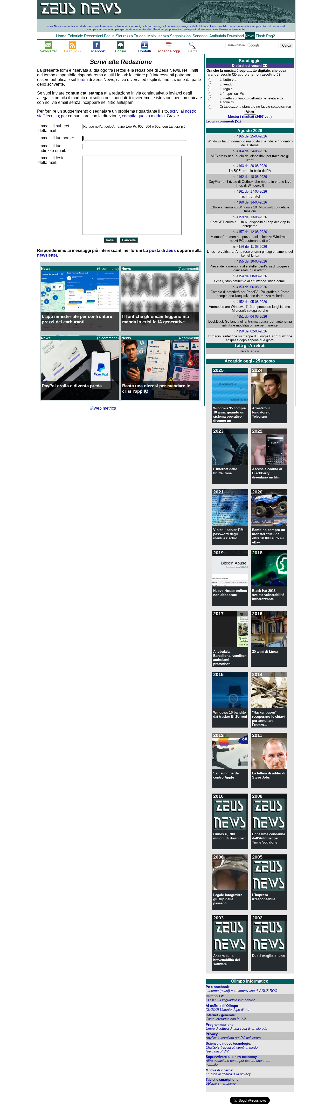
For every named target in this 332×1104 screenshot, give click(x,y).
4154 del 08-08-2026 (252, 276)
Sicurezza (124, 36)
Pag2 (270, 36)
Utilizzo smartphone (221, 1083)
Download (235, 36)
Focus (109, 36)
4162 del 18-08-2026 (252, 177)
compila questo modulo (143, 116)
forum (82, 79)
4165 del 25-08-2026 (252, 136)
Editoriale (75, 36)
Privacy (212, 1034)
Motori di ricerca (219, 1070)
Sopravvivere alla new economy (231, 1057)
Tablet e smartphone (222, 1079)
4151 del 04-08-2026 (252, 316)
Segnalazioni (180, 36)
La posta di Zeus (159, 250)
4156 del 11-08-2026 (252, 247)
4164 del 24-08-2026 (252, 151)
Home (61, 36)
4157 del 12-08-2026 (252, 232)
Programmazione (219, 1025)
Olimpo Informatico (249, 981)
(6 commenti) (108, 268)
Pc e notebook (217, 987)
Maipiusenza (158, 36)
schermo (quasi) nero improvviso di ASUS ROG (241, 991)
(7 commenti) (188, 268)
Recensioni (93, 36)
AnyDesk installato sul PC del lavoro (233, 1038)
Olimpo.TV (214, 996)
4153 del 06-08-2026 (252, 287)
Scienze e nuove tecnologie (228, 1043)
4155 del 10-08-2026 (252, 261)
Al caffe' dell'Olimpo (222, 1006)
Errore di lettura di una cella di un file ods (236, 1028)
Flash (260, 36)
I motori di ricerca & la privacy (228, 1074)
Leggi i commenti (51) (223, 121)
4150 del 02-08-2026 (252, 331)
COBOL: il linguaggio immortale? (230, 1000)
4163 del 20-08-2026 (252, 166)
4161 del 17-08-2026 (252, 191)
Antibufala (217, 36)
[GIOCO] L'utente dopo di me (227, 1010)
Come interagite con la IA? (226, 1019)
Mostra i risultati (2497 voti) (250, 117)
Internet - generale (220, 1015)
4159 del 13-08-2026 (252, 217)
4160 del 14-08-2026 (252, 202)
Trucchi (140, 36)
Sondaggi (200, 36)
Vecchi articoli (249, 351)
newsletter (47, 255)
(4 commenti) (188, 338)
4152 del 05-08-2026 (252, 302)
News (250, 36)
